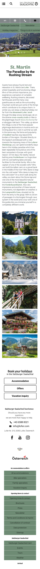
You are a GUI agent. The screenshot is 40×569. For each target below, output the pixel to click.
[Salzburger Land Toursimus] (20, 449)
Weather (20, 558)
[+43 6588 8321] (25, 20)
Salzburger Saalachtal (10, 25)
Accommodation (20, 381)
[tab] (16, 52)
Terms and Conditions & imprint (20, 518)
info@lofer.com (21, 426)
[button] (19, 223)
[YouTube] (20, 437)
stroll (30, 112)
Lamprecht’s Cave (13, 192)
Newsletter (20, 513)
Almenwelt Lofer (19, 112)
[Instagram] (28, 437)
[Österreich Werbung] (20, 457)
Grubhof (7, 135)
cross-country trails (20, 117)
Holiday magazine (10, 30)
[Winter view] (15, 20)
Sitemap (20, 532)
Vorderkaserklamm (13, 185)
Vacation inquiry (20, 396)
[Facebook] (12, 437)
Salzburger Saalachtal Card (20, 543)
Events (20, 548)
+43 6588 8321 (21, 422)
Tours (20, 553)
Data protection (20, 528)
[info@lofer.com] (35, 20)
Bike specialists (20, 478)
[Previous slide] (3, 45)
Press (20, 508)
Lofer (26, 87)
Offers (20, 388)
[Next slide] (37, 45)
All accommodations (20, 473)
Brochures (20, 503)
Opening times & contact (20, 498)
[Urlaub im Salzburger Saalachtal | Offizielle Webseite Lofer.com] (29, 3)
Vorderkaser (18, 157)
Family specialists (20, 483)
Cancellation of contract (20, 523)
